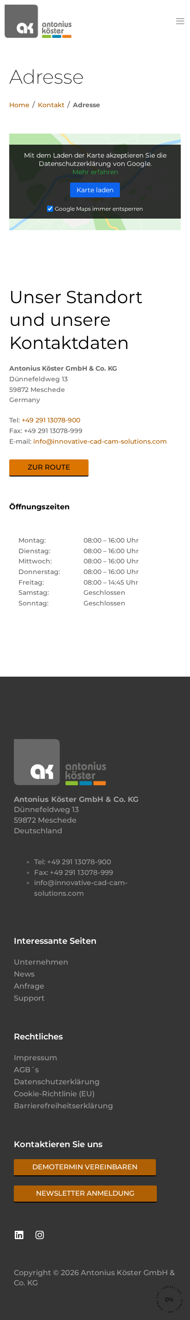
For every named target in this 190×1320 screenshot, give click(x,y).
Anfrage (29, 986)
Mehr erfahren (95, 172)
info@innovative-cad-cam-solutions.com (100, 441)
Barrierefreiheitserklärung (63, 1105)
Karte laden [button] (95, 190)
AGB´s (26, 1069)
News (24, 974)
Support (29, 998)
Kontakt (51, 105)
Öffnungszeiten (39, 506)
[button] (180, 21)
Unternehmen (41, 962)
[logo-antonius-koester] (38, 21)
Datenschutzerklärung (57, 1081)
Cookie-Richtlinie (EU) (54, 1093)
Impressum (35, 1057)
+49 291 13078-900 (51, 420)
